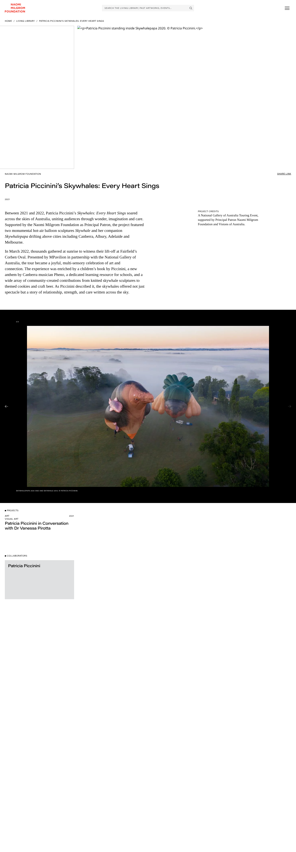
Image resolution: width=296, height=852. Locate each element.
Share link (284, 173)
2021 (7, 199)
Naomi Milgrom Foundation (23, 173)
